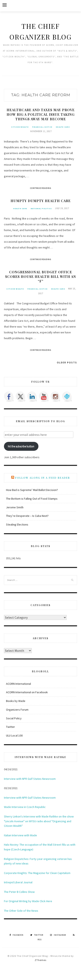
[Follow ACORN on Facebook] (9, 396)
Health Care (63, 127)
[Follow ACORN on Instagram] (55, 396)
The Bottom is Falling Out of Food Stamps (32, 498)
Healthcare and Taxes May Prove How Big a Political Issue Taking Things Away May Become (41, 114)
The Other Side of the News (21, 911)
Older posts (67, 362)
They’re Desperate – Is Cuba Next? (27, 516)
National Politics (41, 208)
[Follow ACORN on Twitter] (21, 396)
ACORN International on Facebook (27, 692)
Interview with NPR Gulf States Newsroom (30, 779)
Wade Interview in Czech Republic (25, 807)
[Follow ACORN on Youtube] (44, 396)
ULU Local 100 (14, 735)
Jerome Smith (14, 507)
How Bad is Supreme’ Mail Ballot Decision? (32, 490)
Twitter (10, 727)
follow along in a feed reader (42, 477)
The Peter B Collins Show (19, 892)
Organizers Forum (17, 709)
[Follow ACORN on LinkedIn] (32, 396)
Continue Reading (40, 188)
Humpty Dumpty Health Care (41, 201)
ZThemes (40, 960)
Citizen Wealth (20, 127)
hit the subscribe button (21, 446)
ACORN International (18, 684)
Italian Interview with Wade (20, 835)
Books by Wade (15, 701)
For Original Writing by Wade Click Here (28, 901)
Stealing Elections (17, 524)
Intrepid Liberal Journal (18, 882)
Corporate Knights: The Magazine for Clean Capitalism (37, 873)
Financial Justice (42, 127)
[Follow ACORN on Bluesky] (67, 396)
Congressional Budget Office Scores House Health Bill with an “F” (40, 276)
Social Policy (14, 718)
